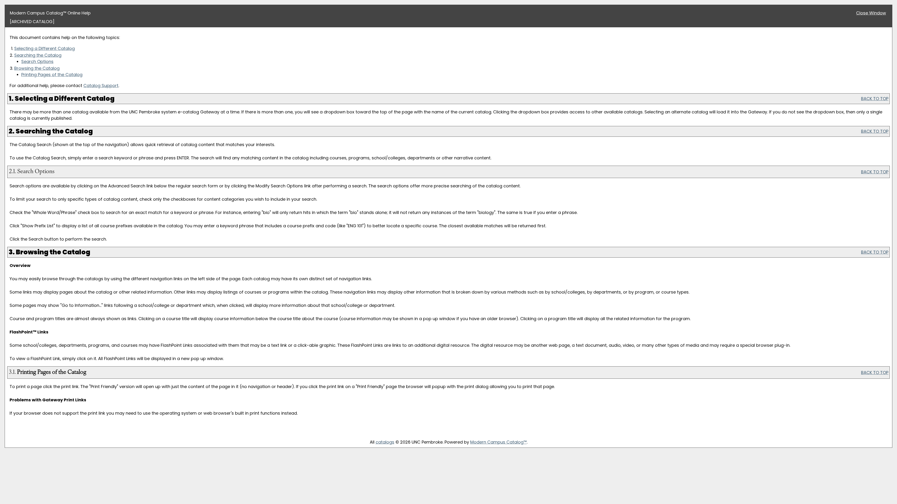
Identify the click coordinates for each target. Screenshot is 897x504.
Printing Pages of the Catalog (51, 74)
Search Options (37, 61)
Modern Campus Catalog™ (498, 442)
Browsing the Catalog (37, 68)
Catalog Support (100, 85)
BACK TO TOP (874, 99)
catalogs (385, 442)
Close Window (871, 13)
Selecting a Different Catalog (44, 48)
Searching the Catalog (37, 55)
